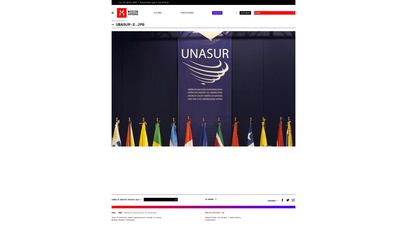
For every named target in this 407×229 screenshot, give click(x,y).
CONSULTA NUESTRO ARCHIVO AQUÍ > (127, 199)
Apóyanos (245, 13)
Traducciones (187, 12)
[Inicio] (127, 13)
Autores (158, 12)
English (217, 13)
